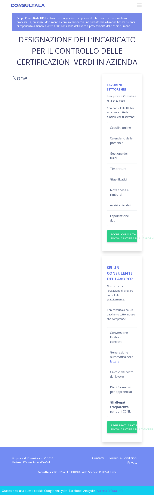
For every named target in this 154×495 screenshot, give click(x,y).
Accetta (102, 491)
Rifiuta (112, 491)
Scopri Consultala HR (124, 236)
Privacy (132, 463)
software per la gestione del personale (69, 18)
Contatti (98, 458)
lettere (114, 361)
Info (120, 491)
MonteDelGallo (42, 462)
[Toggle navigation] (139, 5)
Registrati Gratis (124, 427)
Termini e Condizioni (122, 458)
